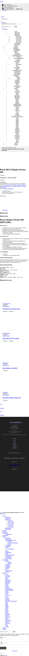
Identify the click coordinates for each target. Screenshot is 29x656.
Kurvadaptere (18, 64)
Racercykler (17, 44)
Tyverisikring (17, 71)
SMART (17, 134)
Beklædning (15, 48)
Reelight (17, 128)
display (8, 186)
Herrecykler (17, 32)
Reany (17, 127)
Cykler (15, 31)
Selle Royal (17, 132)
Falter (17, 109)
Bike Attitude (17, 95)
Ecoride (17, 108)
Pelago (17, 123)
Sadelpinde (17, 82)
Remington (17, 130)
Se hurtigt (5, 304)
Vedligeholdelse (17, 86)
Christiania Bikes (17, 104)
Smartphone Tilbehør (17, 70)
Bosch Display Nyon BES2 (10, 368)
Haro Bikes (17, 115)
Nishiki (17, 121)
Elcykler (16, 46)
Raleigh (17, 126)
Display (18, 77)
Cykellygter (17, 60)
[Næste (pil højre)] (1, 654)
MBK (17, 120)
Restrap (17, 131)
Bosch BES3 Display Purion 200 (12, 397)
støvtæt (18, 186)
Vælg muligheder (6, 303)
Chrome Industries (17, 105)
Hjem (3, 149)
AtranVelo (17, 92)
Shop (6, 149)
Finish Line (17, 110)
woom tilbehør (17, 74)
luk (6, 655)
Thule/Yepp (17, 138)
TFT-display (23, 186)
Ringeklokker (17, 67)
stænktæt (15, 186)
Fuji (17, 111)
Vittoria (17, 142)
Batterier (17, 76)
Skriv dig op (3, 648)
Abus (17, 89)
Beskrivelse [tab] (4, 213)
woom (17, 140)
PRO (17, 125)
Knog (17, 117)
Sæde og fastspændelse (18, 58)
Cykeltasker (17, 61)
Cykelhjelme (16, 50)
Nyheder (16, 144)
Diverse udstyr (17, 72)
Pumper (17, 66)
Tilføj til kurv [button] (5, 362)
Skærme (17, 83)
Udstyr (15, 52)
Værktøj (17, 87)
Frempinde (17, 81)
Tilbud (16, 143)
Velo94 (1, 1)
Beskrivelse (5, 210)
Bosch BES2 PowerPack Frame (11, 309)
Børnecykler (17, 35)
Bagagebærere (17, 54)
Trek (17, 139)
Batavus (17, 94)
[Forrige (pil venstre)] (0, 654)
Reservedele (15, 75)
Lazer (17, 119)
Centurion (17, 103)
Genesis (17, 114)
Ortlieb (17, 122)
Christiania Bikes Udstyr (17, 55)
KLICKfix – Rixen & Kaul (17, 116)
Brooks (17, 102)
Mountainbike (17, 43)
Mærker (16, 88)
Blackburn (17, 98)
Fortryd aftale (14, 650)
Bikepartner (17, 97)
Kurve (17, 63)
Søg (16, 26)
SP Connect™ (17, 136)
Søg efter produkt (5, 23)
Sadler (17, 69)
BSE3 (23, 185)
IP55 (11, 186)
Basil (17, 93)
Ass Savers (17, 91)
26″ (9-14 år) (18, 42)
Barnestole (17, 53)
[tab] (16, 210)
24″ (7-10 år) (18, 41)
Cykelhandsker (17, 49)
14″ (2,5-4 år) (18, 37)
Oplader (18, 78)
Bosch (17, 99)
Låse (17, 65)
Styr (17, 84)
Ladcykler (16, 47)
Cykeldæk (17, 80)
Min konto (2, 408)
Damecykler (17, 33)
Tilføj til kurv (3, 182)
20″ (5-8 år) (18, 39)
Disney (17, 106)
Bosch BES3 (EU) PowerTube (11, 338)
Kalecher (19, 57)
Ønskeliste (2, 415)
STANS (17, 137)
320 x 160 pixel (17, 185)
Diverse (18, 59)
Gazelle (17, 112)
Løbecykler (18, 36)
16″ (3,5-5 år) (18, 38)
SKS (17, 133)
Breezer (17, 100)
